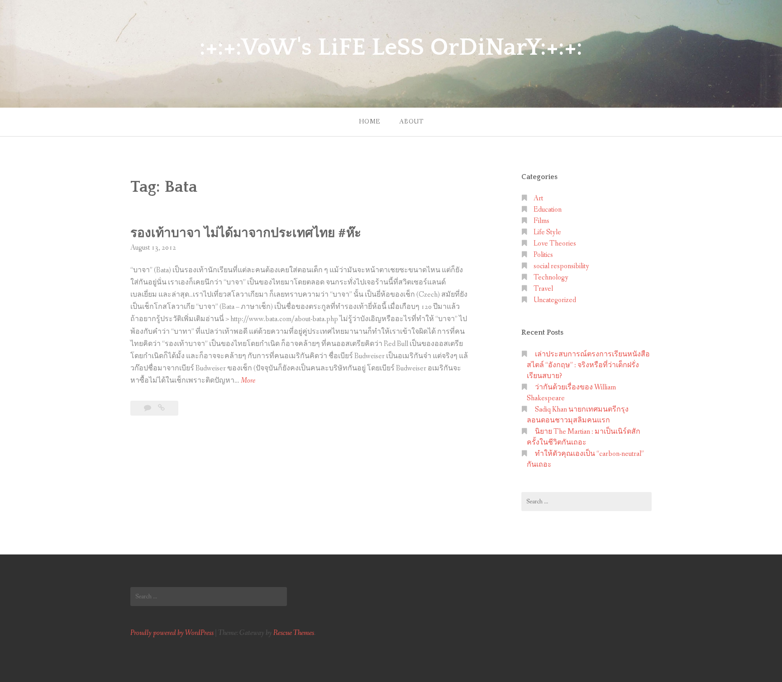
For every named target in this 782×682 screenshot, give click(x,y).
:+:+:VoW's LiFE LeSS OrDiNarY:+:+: (391, 47)
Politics (543, 255)
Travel (543, 289)
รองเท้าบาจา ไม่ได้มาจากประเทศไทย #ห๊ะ (245, 233)
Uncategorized (555, 300)
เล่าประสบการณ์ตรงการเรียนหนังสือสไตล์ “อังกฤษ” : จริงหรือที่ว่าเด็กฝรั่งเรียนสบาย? (588, 365)
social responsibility (561, 266)
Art (538, 198)
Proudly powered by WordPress (172, 633)
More (248, 381)
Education (548, 209)
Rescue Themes (293, 633)
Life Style (547, 232)
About (411, 122)
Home (369, 122)
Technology (551, 277)
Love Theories (555, 243)
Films (541, 221)
